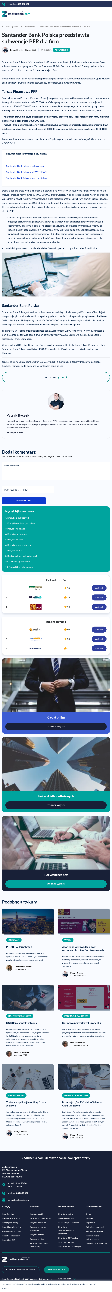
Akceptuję (5, 1289)
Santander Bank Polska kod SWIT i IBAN (26, 172)
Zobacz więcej (56, 726)
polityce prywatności (88, 1284)
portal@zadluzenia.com (18, 1199)
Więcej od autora (15, 432)
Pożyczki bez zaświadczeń (21, 567)
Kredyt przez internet (17, 534)
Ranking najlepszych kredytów (20, 1270)
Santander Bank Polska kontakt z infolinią (26, 178)
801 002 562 (23, 4)
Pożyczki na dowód (16, 528)
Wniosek (99, 588)
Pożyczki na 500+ (15, 550)
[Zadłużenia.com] (16, 13)
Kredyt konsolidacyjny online (21, 523)
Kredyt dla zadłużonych (18, 517)
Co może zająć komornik (18, 561)
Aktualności (61, 50)
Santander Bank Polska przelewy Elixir (25, 166)
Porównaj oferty (56, 1270)
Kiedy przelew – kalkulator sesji (22, 556)
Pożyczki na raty (15, 539)
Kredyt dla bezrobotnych (19, 545)
